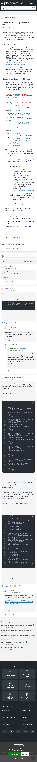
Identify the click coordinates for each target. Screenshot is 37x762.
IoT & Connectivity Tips (9, 13)
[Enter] (3, 8)
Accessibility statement (29, 657)
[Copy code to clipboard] (33, 302)
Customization (5, 639)
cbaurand (6, 288)
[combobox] (18, 8)
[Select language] (25, 3)
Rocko (8, 590)
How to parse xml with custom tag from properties (16, 625)
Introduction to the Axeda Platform (12, 647)
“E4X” (10, 49)
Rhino (7, 57)
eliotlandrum (7, 17)
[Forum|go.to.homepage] (12, 3)
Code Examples (20, 244)
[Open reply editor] (18, 256)
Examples (11, 244)
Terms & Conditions (6, 657)
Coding (4, 244)
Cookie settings (17, 657)
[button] (2, 3)
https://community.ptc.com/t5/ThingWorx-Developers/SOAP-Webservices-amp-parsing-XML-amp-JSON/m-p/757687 (19, 601)
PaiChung (6, 266)
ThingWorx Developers (7, 627)
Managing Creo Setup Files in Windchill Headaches (16, 630)
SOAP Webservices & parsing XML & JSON (13, 642)
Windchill (3, 632)
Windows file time (24, 482)
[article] (18, 274)
